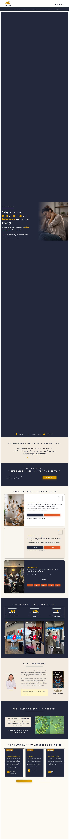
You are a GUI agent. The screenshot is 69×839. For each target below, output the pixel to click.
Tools (42, 9)
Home (11, 9)
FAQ (45, 9)
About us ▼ (15, 9)
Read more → (11, 689)
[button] (5, 636)
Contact (52, 9)
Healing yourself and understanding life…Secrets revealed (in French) (58, 690)
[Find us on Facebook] (57, 4)
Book (32, 9)
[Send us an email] (55, 4)
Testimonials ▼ (37, 9)
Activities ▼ (28, 9)
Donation (48, 9)
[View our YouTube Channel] (59, 4)
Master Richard (22, 9)
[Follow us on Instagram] (61, 4)
